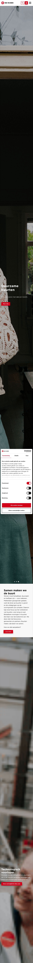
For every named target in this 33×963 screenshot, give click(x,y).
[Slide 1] (14, 581)
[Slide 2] (16, 581)
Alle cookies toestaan (17, 505)
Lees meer (8, 631)
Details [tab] (17, 455)
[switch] (29, 488)
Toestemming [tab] (6, 455)
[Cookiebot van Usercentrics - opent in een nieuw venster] (24, 451)
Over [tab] (27, 455)
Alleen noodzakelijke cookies (16, 510)
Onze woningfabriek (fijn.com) (11, 883)
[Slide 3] (18, 581)
